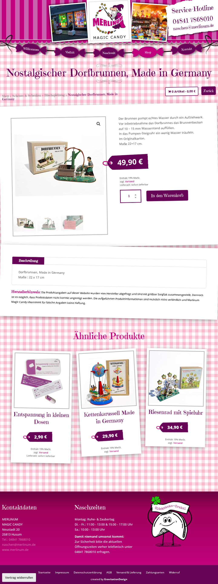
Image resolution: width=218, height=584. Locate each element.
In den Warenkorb (167, 196)
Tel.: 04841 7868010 (16, 539)
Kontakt (186, 49)
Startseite (44, 572)
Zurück (209, 90)
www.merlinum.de (15, 550)
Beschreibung (28, 260)
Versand (129, 181)
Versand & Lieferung (128, 572)
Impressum (62, 572)
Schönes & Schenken (26, 95)
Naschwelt (109, 53)
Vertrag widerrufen (19, 577)
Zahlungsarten (155, 572)
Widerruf (174, 572)
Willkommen (31, 49)
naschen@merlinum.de (193, 27)
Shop (148, 52)
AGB (109, 572)
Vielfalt (70, 52)
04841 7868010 (192, 20)
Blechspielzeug (54, 95)
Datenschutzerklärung (88, 572)
